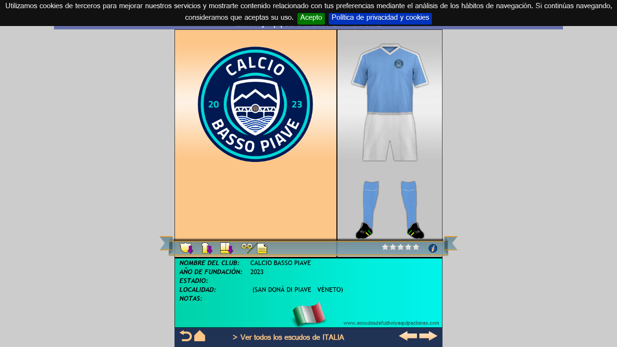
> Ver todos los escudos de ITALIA (288, 338)
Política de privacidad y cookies (380, 19)
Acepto (311, 19)
